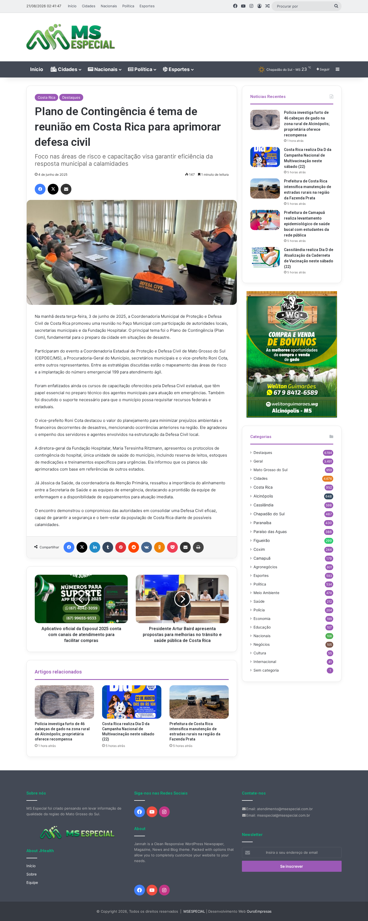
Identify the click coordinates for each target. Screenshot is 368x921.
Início (72, 6)
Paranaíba (262, 522)
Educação (262, 627)
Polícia (259, 610)
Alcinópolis (263, 496)
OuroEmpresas (259, 911)
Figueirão (262, 540)
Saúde (259, 601)
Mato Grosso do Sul (270, 470)
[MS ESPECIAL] (73, 37)
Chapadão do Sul (269, 513)
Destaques (71, 97)
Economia (262, 618)
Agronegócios (265, 567)
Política (128, 6)
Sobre (31, 874)
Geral (258, 461)
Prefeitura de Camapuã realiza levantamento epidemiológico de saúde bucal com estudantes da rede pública (307, 223)
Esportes (147, 6)
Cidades (88, 6)
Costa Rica (46, 97)
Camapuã (262, 558)
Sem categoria (266, 670)
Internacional (265, 661)
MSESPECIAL (194, 911)
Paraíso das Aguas (270, 531)
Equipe (32, 882)
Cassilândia (263, 505)
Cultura (260, 653)
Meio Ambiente (266, 593)
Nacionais (109, 6)
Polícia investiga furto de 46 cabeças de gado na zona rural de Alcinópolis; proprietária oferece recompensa (307, 123)
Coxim (259, 549)
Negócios (262, 644)
